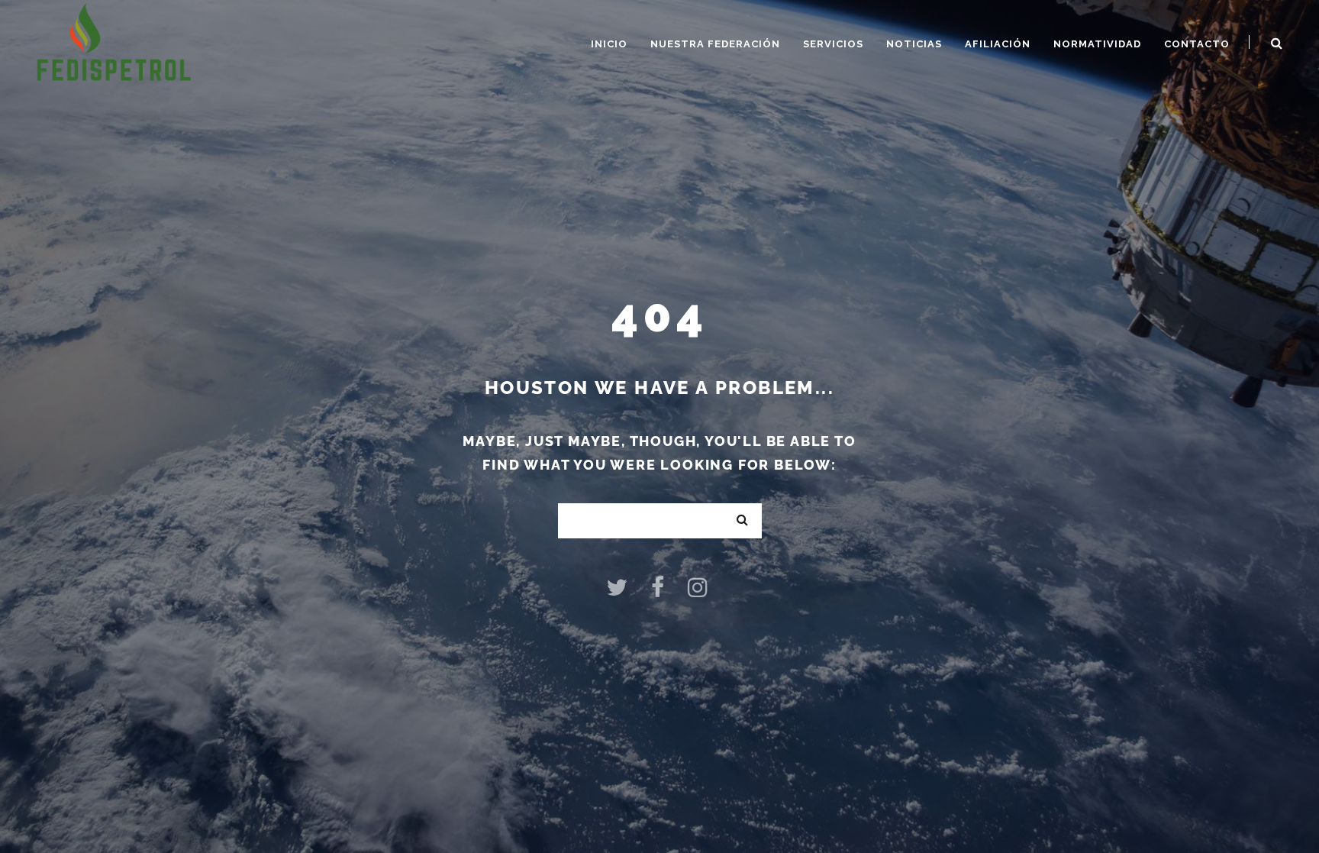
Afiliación (997, 44)
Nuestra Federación (715, 44)
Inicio (609, 44)
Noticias (914, 44)
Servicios (833, 44)
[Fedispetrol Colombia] (113, 40)
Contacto (1197, 44)
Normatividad (1097, 44)
